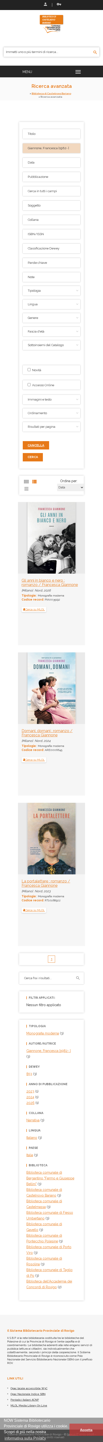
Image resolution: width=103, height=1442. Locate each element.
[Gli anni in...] (42, 537)
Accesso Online (42, 385)
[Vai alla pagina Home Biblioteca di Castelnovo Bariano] (51, 24)
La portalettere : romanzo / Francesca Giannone (46, 883)
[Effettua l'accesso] (45, 5)
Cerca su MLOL (35, 609)
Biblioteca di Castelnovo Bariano (51, 93)
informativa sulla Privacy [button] (25, 1438)
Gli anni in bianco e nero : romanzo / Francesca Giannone (50, 582)
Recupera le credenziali (58, 5)
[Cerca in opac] (95, 52)
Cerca (33, 457)
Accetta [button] (86, 1430)
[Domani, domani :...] (42, 688)
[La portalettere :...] (42, 838)
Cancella (36, 445)
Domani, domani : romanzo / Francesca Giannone (47, 733)
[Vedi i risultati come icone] (26, 481)
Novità (36, 370)
